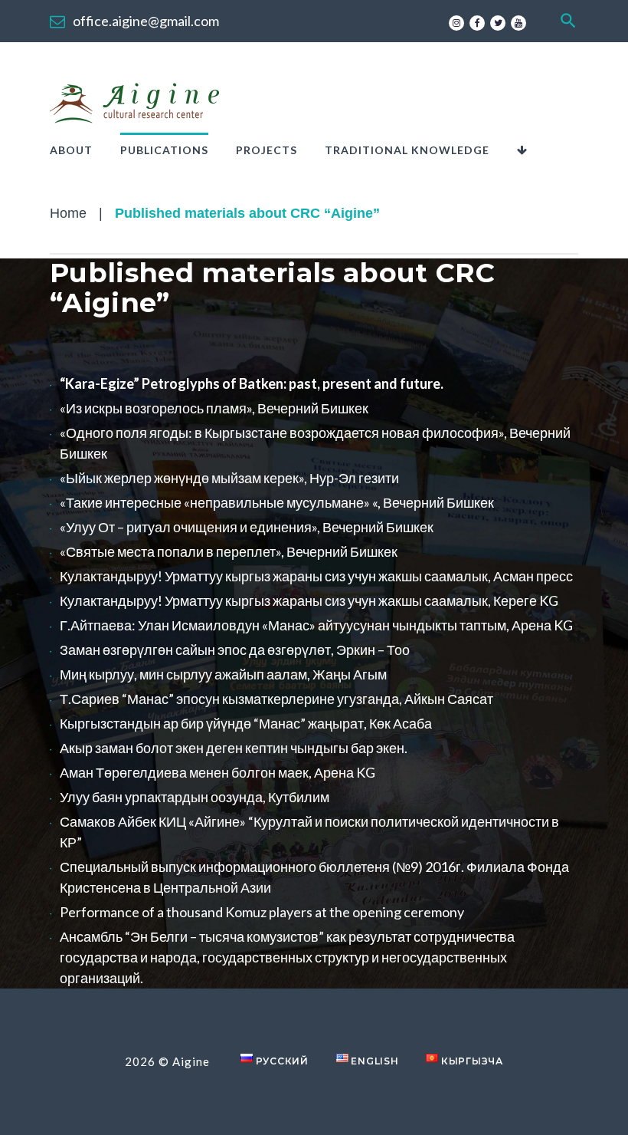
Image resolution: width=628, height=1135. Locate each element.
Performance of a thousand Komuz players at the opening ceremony (262, 911)
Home (68, 213)
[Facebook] (477, 23)
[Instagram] (456, 23)
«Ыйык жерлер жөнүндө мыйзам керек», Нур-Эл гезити (229, 477)
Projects (266, 149)
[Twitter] (497, 23)
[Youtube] (518, 23)
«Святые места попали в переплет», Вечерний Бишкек (228, 551)
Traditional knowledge (407, 149)
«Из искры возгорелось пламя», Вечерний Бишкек (214, 408)
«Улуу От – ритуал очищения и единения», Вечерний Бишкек (246, 526)
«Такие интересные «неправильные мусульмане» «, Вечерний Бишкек (277, 502)
